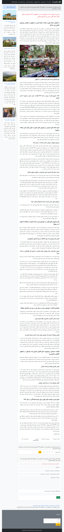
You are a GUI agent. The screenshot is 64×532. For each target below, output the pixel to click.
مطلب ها (48, 2)
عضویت (58, 524)
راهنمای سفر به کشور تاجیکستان (9, 48)
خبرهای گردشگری (29, 2)
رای (40, 452)
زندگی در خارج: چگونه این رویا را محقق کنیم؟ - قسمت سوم (9, 119)
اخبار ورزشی (43, 2)
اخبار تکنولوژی (37, 2)
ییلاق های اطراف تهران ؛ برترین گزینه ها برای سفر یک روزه (9, 83)
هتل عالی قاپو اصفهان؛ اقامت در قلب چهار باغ (9, 22)
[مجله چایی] (56, 2)
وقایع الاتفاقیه (14, 2)
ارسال (58, 497)
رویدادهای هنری (21, 2)
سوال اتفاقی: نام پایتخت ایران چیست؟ (52, 491)
